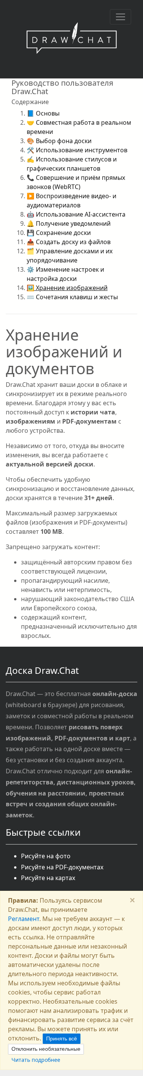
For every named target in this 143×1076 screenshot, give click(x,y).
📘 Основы (43, 113)
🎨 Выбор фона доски (59, 141)
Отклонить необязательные (45, 1049)
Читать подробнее (35, 1059)
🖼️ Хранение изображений (67, 288)
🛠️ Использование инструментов (77, 150)
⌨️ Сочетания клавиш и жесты (72, 297)
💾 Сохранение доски (59, 232)
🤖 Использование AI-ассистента (76, 214)
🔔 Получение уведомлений (69, 223)
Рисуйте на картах (48, 878)
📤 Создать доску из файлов (69, 242)
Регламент (23, 919)
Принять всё (61, 1038)
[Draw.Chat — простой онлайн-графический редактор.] (71, 39)
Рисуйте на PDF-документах (62, 867)
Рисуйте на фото (46, 856)
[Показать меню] (120, 16)
